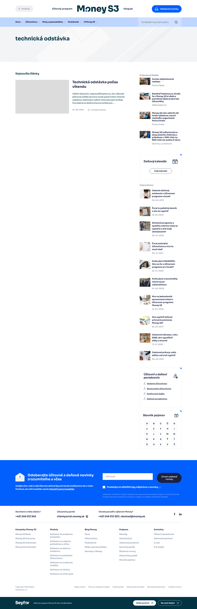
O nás (157, 542)
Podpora (123, 529)
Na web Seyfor (168, 603)
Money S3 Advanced (25, 542)
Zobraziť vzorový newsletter (61, 489)
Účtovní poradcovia (164, 534)
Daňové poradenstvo (157, 399)
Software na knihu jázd (61, 574)
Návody (123, 534)
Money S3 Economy (25, 538)
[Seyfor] (22, 602)
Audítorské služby (156, 394)
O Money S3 (89, 22)
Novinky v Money (93, 551)
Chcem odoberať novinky (169, 477)
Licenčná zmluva (175, 587)
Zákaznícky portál (128, 555)
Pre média (159, 547)
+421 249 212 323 (108, 516)
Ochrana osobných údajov (99, 587)
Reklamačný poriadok (135, 587)
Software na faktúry (60, 569)
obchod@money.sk (133, 516)
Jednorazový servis (129, 542)
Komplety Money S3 (25, 529)
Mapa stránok (80, 587)
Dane (17, 22)
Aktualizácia (125, 538)
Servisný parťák (127, 547)
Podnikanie (73, 22)
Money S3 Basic (23, 534)
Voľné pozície (142, 603)
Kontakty (159, 529)
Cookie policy (118, 587)
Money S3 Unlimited (25, 547)
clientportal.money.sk (71, 516)
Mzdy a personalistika (52, 22)
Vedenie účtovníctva (157, 383)
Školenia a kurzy (127, 551)
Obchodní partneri (163, 538)
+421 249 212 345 (25, 516)
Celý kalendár (160, 171)
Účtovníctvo (31, 22)
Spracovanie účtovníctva (159, 388)
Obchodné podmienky (156, 587)
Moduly (54, 529)
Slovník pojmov (127, 560)
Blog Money (91, 529)
